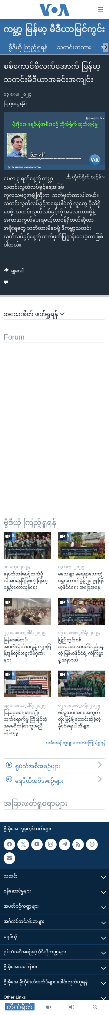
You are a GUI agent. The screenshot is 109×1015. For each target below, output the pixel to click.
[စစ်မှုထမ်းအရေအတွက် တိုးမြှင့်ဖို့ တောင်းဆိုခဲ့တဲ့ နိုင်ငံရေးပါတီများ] (81, 684)
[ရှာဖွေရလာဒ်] (95, 1007)
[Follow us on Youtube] (37, 844)
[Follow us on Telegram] (64, 844)
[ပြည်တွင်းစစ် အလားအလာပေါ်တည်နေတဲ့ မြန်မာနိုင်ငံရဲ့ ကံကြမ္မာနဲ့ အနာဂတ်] (81, 611)
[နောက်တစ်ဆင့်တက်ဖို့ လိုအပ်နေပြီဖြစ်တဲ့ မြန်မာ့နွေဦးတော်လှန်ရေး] (27, 545)
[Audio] (72, 1007)
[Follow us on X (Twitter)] (23, 844)
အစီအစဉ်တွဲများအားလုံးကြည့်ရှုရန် (75, 743)
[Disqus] (54, 419)
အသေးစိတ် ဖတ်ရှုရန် (32, 314)
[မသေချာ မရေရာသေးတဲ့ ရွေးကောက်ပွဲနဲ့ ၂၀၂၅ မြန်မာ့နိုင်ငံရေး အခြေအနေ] (81, 545)
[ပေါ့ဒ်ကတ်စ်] (91, 844)
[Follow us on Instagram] (50, 844)
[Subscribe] (9, 858)
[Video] (49, 1007)
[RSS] (78, 844)
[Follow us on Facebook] (9, 844)
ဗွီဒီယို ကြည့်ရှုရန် (27, 47)
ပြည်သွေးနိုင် (15, 103)
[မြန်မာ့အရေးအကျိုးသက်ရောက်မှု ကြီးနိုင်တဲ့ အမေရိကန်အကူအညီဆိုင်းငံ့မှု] (27, 684)
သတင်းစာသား (74, 47)
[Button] (14, 272)
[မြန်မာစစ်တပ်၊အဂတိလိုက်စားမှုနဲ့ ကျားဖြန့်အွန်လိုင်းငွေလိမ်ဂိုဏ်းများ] (27, 611)
